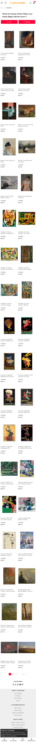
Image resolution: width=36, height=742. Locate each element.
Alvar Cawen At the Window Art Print (24, 89)
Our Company (18, 693)
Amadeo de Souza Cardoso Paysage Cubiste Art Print (6, 304)
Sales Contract (18, 710)
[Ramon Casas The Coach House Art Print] (26, 111)
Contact (18, 700)
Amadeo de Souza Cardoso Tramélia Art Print (7, 232)
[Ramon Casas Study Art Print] (9, 147)
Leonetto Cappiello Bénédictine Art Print (7, 375)
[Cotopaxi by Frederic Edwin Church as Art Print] (26, 647)
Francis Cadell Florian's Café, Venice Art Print (25, 554)
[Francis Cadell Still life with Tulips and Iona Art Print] (26, 469)
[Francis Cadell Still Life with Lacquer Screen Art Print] (9, 504)
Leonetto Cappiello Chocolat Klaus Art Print (24, 411)
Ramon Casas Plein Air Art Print (25, 161)
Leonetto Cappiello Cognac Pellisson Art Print (7, 340)
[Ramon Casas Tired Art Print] (9, 111)
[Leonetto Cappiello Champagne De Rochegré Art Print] (9, 433)
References (18, 696)
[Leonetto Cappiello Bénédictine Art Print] (9, 361)
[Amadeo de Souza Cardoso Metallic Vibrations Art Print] (26, 290)
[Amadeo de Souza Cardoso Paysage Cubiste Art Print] (9, 290)
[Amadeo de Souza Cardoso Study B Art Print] (9, 254)
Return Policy (18, 708)
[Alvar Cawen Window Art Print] (9, 40)
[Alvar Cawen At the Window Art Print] (26, 75)
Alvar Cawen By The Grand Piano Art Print (7, 89)
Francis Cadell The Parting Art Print (6, 554)
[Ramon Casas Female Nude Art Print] (9, 183)
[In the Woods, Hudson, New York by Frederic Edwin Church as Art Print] (26, 612)
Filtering (28, 22)
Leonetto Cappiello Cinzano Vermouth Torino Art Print (24, 340)
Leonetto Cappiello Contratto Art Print (6, 411)
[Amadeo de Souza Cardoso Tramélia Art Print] (9, 218)
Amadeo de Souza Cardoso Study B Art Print (7, 268)
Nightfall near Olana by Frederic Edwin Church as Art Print (8, 662)
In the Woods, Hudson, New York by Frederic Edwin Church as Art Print (25, 626)
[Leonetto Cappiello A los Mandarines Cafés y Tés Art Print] (26, 433)
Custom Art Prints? (18, 727)
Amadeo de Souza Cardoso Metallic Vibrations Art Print (24, 304)
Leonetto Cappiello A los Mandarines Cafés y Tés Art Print (25, 447)
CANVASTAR (18, 3)
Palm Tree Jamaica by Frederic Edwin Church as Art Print (8, 626)
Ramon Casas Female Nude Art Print (7, 197)
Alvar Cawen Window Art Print (7, 54)
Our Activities (18, 698)
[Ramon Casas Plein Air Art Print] (26, 147)
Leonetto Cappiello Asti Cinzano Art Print (25, 375)
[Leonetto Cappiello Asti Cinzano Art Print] (26, 361)
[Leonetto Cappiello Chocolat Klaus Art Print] (26, 397)
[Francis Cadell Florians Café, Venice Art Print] (26, 540)
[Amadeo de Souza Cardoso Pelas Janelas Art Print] (26, 254)
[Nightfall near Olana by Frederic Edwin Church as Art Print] (9, 647)
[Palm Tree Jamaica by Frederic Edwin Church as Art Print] (9, 612)
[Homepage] (2, 8)
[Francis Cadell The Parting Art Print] (9, 540)
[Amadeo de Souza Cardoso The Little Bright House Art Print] (26, 218)
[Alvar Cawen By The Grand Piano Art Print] (9, 75)
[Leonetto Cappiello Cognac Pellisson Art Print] (9, 326)
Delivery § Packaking (18, 712)
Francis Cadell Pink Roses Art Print (24, 518)
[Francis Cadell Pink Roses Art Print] (26, 504)
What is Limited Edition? (18, 725)
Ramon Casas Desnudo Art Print (25, 197)
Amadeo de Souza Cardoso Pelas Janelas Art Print (24, 268)
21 (23, 674)
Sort (10, 22)
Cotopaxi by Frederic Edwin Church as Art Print (24, 662)
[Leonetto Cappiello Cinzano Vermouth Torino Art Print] (26, 326)
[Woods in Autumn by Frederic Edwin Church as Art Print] (9, 576)
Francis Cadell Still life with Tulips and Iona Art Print (25, 483)
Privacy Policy (18, 715)
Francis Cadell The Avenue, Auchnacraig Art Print (7, 483)
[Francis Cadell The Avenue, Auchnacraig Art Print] (9, 469)
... (19, 674)
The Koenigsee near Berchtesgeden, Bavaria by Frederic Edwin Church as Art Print (25, 590)
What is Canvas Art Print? (18, 722)
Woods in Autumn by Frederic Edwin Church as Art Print (8, 590)
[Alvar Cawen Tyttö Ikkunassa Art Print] (26, 40)
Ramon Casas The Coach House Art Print (25, 125)
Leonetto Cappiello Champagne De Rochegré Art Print (6, 447)
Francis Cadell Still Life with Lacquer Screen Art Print (7, 519)
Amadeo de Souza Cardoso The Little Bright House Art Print (25, 232)
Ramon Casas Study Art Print (8, 161)
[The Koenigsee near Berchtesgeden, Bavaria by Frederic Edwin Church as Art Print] (26, 576)
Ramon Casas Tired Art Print (8, 125)
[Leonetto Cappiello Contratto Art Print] (9, 397)
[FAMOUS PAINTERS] (4, 8)
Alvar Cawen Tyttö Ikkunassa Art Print (24, 54)
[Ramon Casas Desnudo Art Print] (26, 183)
